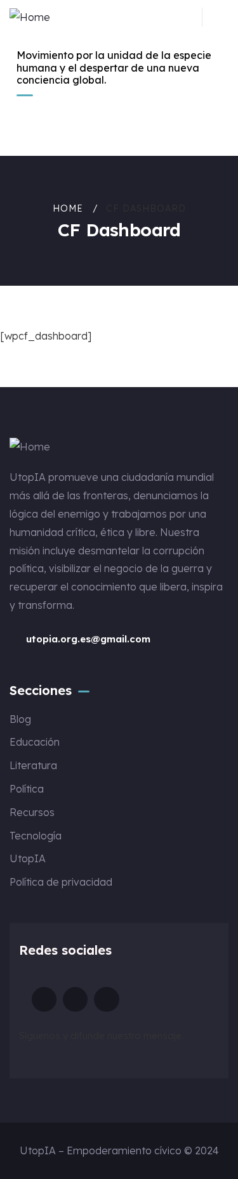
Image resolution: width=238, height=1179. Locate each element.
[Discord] (44, 999)
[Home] (30, 17)
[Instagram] (75, 999)
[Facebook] (106, 999)
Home (68, 208)
